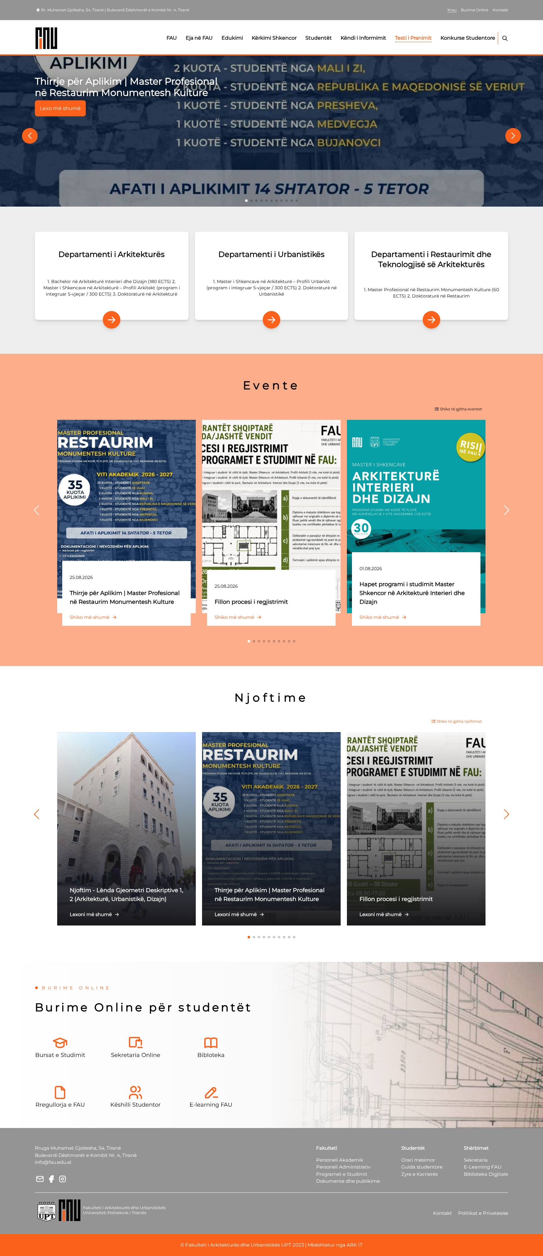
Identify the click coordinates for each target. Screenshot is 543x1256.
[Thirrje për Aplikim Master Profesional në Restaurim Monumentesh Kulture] (271, 131)
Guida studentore (421, 1167)
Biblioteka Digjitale (486, 1174)
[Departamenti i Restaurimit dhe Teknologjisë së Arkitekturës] (431, 320)
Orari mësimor (418, 1160)
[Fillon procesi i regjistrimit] (271, 516)
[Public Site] (46, 38)
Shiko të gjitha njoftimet (459, 721)
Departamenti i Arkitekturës (111, 254)
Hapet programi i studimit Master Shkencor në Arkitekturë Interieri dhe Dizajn (412, 593)
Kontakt (442, 1213)
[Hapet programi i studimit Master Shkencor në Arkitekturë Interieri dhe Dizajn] (416, 516)
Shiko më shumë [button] (89, 617)
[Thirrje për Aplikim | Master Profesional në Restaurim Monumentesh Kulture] (126, 516)
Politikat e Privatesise (483, 1213)
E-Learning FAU (483, 1167)
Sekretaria (476, 1160)
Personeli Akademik (339, 1160)
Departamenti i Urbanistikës (271, 254)
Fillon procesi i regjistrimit (251, 601)
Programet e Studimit (341, 1174)
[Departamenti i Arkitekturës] (111, 320)
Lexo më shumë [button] (60, 108)
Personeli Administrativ (343, 1167)
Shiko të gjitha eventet (461, 409)
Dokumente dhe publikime (348, 1181)
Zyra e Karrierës (419, 1174)
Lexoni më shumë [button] (91, 914)
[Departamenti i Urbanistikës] (271, 320)
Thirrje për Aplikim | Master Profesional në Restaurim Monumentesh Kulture (126, 86)
